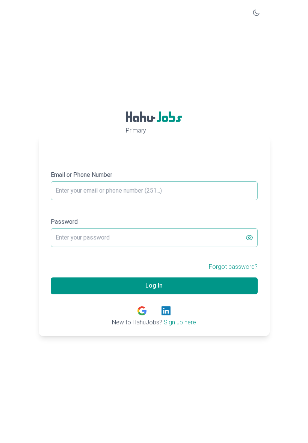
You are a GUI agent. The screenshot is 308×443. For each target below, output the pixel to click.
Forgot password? (233, 266)
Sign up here (180, 322)
